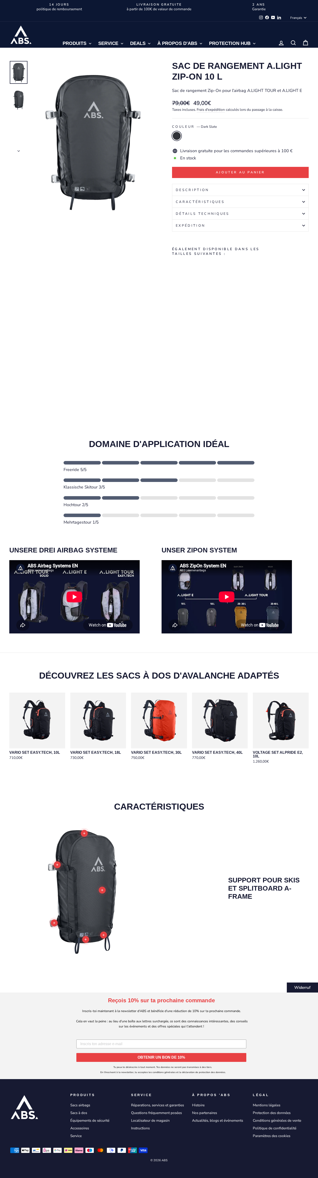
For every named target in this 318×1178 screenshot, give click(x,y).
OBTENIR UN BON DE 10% (161, 1057)
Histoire (198, 1105)
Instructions (140, 1128)
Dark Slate (176, 136)
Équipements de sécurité (89, 1120)
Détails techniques (203, 213)
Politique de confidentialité (274, 1128)
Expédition (190, 225)
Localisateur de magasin (150, 1120)
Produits (75, 43)
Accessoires (79, 1128)
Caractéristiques (200, 201)
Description (192, 190)
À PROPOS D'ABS (178, 43)
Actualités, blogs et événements (217, 1120)
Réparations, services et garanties (157, 1105)
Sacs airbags (80, 1105)
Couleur (194, 126)
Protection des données (272, 1113)
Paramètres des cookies (271, 1136)
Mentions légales (266, 1105)
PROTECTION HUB (230, 43)
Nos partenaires (204, 1113)
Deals (138, 43)
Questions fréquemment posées (156, 1113)
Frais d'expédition (211, 109)
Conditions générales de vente (277, 1120)
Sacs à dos (78, 1113)
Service (109, 43)
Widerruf (302, 987)
